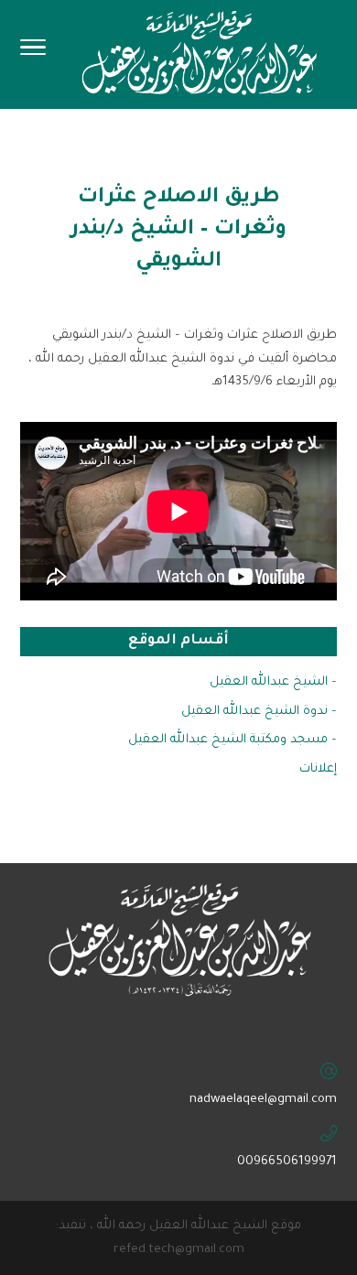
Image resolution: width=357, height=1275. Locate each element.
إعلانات (318, 769)
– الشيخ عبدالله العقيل (273, 682)
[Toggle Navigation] (33, 53)
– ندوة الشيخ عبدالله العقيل (259, 712)
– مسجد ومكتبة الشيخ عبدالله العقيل (232, 740)
